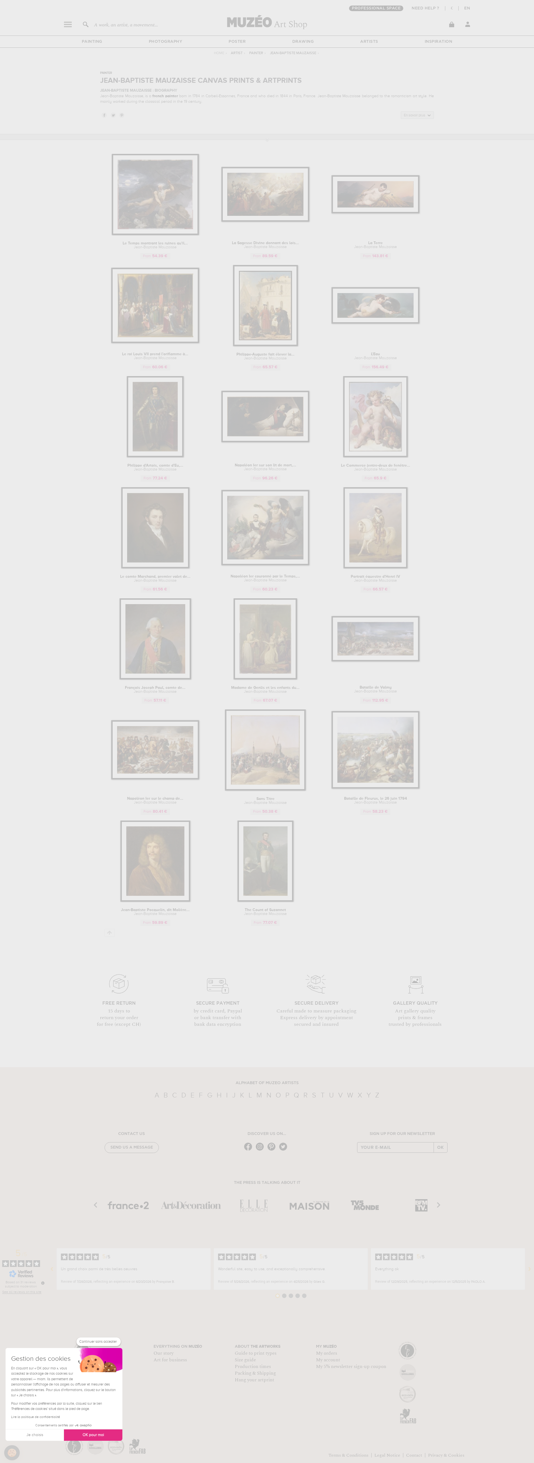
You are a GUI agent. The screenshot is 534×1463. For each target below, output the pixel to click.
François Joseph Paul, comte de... (155, 690)
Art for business (170, 1360)
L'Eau (375, 356)
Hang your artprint (254, 1380)
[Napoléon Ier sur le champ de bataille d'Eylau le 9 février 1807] (155, 778)
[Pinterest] (273, 1150)
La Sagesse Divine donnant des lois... (265, 245)
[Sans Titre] (265, 789)
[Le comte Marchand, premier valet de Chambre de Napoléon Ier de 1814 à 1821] (155, 567)
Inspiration (439, 41)
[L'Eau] (376, 322)
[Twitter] (284, 1150)
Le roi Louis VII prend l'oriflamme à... (155, 356)
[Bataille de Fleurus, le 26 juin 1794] (376, 787)
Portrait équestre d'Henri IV (375, 578)
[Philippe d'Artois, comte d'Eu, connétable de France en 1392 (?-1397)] (155, 456)
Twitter (113, 115)
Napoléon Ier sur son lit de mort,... (265, 467)
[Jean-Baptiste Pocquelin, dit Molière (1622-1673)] (155, 900)
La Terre (375, 245)
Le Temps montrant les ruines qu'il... (155, 245)
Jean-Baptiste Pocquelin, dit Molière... (155, 912)
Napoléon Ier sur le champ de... (155, 800)
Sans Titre (265, 801)
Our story (164, 1353)
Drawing (303, 41)
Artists (369, 41)
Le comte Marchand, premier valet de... (155, 578)
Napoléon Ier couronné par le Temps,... (265, 578)
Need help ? (425, 8)
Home (219, 53)
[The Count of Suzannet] (265, 900)
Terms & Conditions (348, 1455)
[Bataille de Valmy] (376, 660)
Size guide (245, 1360)
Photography (165, 41)
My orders (326, 1353)
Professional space (376, 8)
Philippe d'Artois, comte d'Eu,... (155, 467)
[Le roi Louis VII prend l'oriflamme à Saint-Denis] (155, 342)
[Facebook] (249, 1150)
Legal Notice (387, 1455)
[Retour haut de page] (109, 933)
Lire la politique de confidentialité (35, 1417)
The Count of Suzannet (265, 912)
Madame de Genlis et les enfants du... (265, 690)
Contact (414, 1455)
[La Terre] (376, 212)
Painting (92, 41)
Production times (253, 1366)
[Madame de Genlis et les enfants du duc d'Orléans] (265, 678)
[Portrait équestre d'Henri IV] (375, 567)
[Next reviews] (529, 1269)
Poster (237, 41)
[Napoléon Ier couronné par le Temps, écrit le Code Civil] (265, 564)
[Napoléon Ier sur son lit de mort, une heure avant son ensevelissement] (265, 441)
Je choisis (34, 1435)
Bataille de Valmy (375, 689)
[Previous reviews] (52, 1269)
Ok (440, 1147)
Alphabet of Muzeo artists (267, 1083)
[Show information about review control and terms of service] (43, 1283)
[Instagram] (261, 1150)
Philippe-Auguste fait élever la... (265, 356)
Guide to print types (255, 1353)
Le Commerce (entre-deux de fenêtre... (375, 467)
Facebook (104, 115)
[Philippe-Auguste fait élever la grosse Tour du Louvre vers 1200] (265, 345)
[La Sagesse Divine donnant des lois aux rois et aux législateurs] (265, 220)
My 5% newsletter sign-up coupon (351, 1366)
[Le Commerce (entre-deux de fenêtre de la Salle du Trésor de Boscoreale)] (375, 456)
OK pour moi (93, 1435)
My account (328, 1360)
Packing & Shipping (255, 1373)
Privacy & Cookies (446, 1455)
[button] (12, 1452)
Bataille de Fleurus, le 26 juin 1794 (375, 800)
